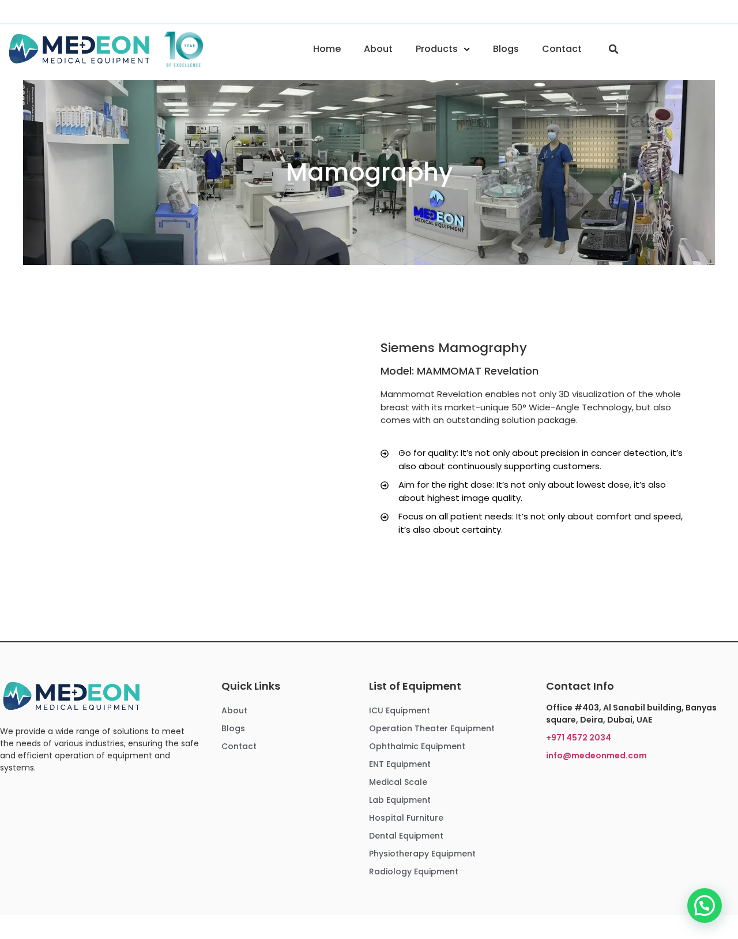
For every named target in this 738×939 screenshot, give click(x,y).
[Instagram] (30, 11)
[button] (613, 49)
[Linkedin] (49, 11)
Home (327, 48)
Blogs (506, 48)
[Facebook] (11, 11)
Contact (562, 48)
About (378, 48)
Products (437, 48)
